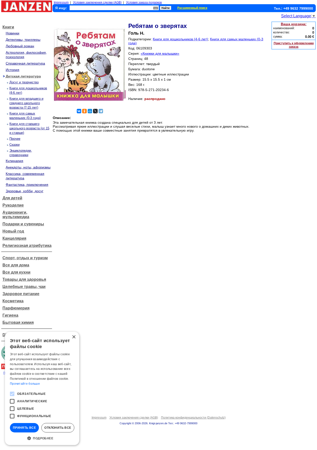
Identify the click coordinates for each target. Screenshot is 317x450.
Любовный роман (20, 46)
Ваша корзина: (294, 24)
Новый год (13, 231)
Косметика (13, 301)
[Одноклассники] (84, 111)
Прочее (14, 139)
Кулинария (14, 161)
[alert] (42, 388)
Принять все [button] (24, 427)
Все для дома (15, 265)
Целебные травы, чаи (24, 286)
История (12, 70)
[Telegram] (101, 111)
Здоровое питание (20, 294)
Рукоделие (13, 205)
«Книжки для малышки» (160, 53)
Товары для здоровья (24, 279)
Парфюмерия (15, 308)
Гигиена (10, 315)
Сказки (14, 144)
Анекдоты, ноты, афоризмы (28, 167)
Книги (8, 27)
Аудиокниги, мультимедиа (15, 214)
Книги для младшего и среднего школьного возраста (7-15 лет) (26, 103)
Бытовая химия (18, 322)
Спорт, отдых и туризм (25, 258)
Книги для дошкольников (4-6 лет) (180, 39)
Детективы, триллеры (23, 40)
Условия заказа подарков (144, 2)
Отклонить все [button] (57, 427)
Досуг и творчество (24, 82)
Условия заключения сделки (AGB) (97, 2)
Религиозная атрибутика (27, 245)
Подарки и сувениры (23, 224)
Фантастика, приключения (27, 185)
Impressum (61, 2)
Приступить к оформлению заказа (294, 45)
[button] (42, 438)
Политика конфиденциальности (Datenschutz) (193, 417)
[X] (95, 111)
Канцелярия (14, 238)
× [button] (74, 337)
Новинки (12, 33)
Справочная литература (25, 63)
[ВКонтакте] (79, 111)
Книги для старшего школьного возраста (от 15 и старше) (29, 128)
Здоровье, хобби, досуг (24, 191)
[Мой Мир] (90, 111)
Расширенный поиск (192, 8)
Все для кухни (16, 272)
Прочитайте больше (25, 383)
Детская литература (23, 76)
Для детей (12, 198)
